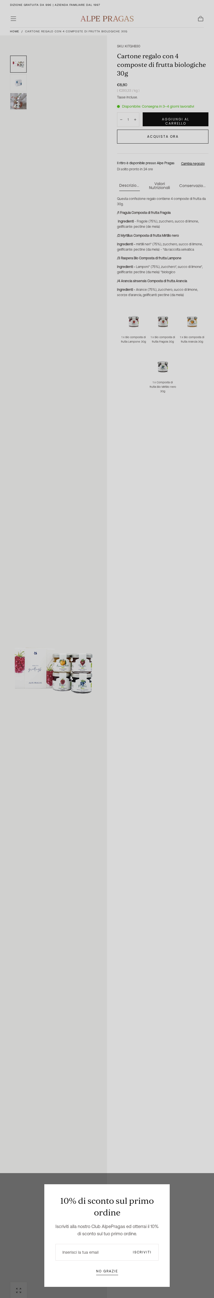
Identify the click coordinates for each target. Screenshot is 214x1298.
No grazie (107, 1271)
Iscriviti (142, 1252)
